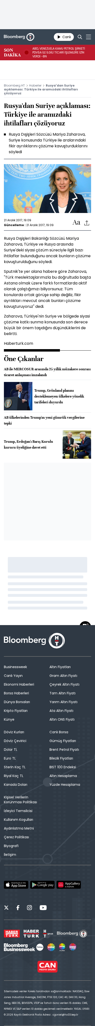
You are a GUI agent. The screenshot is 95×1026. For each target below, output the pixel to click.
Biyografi (11, 845)
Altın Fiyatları (60, 666)
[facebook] (18, 908)
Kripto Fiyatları (16, 710)
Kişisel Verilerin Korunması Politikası (20, 800)
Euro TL (10, 758)
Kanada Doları (15, 784)
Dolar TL (10, 749)
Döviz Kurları (14, 732)
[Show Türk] (62, 947)
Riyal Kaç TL (13, 775)
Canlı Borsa (58, 732)
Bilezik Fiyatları (61, 758)
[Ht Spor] (48, 933)
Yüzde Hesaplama (64, 784)
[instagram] (29, 908)
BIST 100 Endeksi (62, 767)
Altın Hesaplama (63, 775)
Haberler (35, 85)
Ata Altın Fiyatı (61, 710)
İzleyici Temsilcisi (18, 810)
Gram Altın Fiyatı (63, 675)
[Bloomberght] (19, 37)
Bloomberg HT (14, 85)
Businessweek (15, 666)
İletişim (10, 854)
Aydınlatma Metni (19, 828)
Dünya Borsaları (17, 701)
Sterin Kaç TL (15, 767)
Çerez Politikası (16, 837)
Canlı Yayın (13, 675)
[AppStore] (16, 884)
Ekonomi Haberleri (19, 684)
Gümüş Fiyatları (62, 740)
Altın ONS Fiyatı (62, 719)
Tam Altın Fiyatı (62, 693)
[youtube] (43, 908)
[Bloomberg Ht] (72, 933)
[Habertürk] (12, 933)
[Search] (80, 37)
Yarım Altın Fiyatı (63, 701)
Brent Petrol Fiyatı (64, 749)
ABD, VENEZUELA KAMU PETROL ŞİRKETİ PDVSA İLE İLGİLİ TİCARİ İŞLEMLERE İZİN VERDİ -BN (58, 52)
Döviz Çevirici (15, 740)
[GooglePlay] (42, 884)
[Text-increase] (76, 222)
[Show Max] (73, 947)
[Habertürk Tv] (31, 933)
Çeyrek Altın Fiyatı (64, 684)
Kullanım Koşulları (18, 819)
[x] (6, 908)
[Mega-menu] (88, 37)
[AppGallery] (69, 884)
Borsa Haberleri (16, 693)
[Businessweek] (23, 947)
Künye (9, 719)
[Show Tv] (51, 947)
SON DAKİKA (12, 52)
